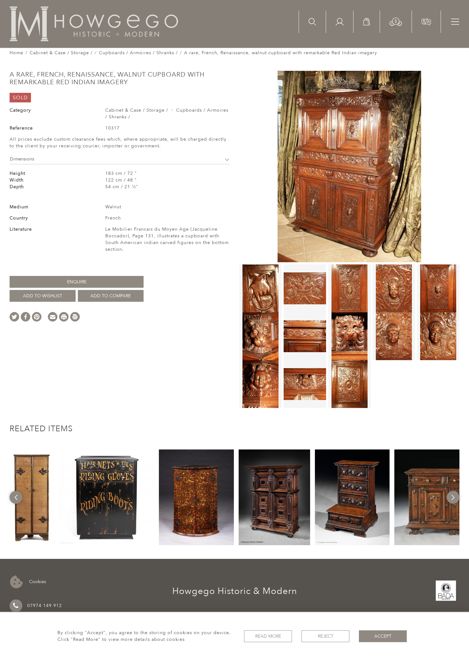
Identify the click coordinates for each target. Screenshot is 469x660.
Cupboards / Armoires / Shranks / (138, 53)
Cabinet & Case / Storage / (61, 53)
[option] (32, 497)
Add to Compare (110, 296)
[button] (396, 21)
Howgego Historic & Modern (234, 591)
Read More (268, 636)
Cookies (37, 581)
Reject (325, 636)
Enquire (76, 282)
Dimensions (22, 159)
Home (16, 53)
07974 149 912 (44, 606)
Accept (382, 636)
